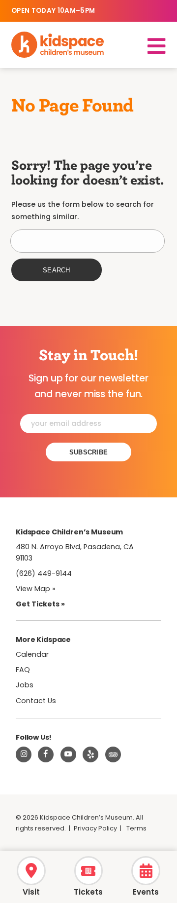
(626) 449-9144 (44, 573)
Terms (136, 828)
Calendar (32, 654)
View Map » (36, 589)
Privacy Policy (95, 828)
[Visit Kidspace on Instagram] (23, 754)
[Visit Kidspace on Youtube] (68, 754)
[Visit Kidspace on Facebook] (46, 754)
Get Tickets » (40, 604)
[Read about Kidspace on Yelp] (90, 754)
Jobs (24, 685)
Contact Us (36, 701)
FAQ (23, 670)
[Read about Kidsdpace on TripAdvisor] (113, 754)
